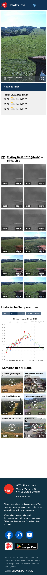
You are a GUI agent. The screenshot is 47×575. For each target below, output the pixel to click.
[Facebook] (9, 535)
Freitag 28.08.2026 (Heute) (23, 157)
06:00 (6, 313)
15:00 (29, 313)
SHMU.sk (16, 571)
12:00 (21, 313)
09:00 (13, 313)
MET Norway (27, 571)
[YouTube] (29, 535)
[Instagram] (19, 535)
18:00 (37, 313)
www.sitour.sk (23, 496)
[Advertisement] (23, 133)
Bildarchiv (13, 160)
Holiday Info (11, 3)
